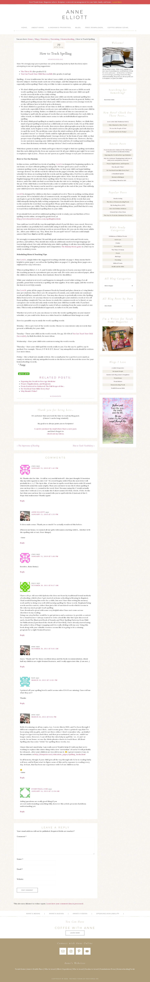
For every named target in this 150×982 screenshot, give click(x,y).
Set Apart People (118, 371)
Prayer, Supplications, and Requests (118, 163)
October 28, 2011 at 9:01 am (45, 649)
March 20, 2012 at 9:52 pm (44, 717)
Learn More (75, 933)
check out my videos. (55, 434)
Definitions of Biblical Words (118, 236)
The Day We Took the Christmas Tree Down (118, 215)
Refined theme (76, 979)
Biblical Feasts (117, 263)
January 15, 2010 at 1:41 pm (45, 468)
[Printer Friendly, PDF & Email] (23, 373)
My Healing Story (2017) (118, 205)
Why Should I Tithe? (118, 167)
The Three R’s (26, 71)
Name (20, 859)
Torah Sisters (118, 381)
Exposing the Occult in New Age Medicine (118, 155)
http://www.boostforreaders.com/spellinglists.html (38, 219)
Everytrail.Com (40, 789)
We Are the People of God (118, 128)
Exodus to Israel (91, 969)
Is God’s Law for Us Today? (118, 131)
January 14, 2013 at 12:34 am (45, 791)
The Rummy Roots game (72, 247)
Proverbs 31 (118, 246)
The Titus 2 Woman (118, 250)
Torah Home (118, 378)
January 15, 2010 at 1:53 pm (45, 514)
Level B (20, 194)
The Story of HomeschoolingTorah (118, 202)
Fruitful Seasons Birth (118, 388)
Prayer (118, 253)
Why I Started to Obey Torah (118, 125)
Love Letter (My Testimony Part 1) (118, 121)
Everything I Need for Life (118, 180)
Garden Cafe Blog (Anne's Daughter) (117, 374)
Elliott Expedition (64, 969)
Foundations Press (107, 969)
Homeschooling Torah (118, 385)
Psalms (118, 243)
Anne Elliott (75, 14)
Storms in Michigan (118, 177)
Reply (22, 501)
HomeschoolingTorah (126, 969)
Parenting (118, 260)
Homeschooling (55, 59)
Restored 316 (92, 979)
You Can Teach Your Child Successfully (37, 74)
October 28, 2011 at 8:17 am (45, 585)
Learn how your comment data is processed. (65, 904)
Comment (21, 836)
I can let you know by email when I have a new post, (55, 429)
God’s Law (118, 239)
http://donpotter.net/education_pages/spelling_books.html (59, 754)
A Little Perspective (118, 368)
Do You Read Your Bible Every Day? (118, 170)
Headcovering (117, 198)
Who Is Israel (50, 969)
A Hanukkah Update (118, 173)
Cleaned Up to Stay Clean (118, 212)
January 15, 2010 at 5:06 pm (45, 556)
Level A (59, 164)
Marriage (118, 256)
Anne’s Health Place (35, 969)
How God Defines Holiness (117, 208)
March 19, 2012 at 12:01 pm (44, 680)
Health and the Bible (118, 266)
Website (20, 879)
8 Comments (55, 396)
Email (20, 869)
